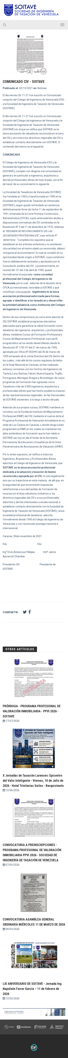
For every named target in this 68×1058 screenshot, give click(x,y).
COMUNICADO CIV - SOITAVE (24, 81)
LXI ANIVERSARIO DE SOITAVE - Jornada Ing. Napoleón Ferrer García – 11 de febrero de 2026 (32, 989)
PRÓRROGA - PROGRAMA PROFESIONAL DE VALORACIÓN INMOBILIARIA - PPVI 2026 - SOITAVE (32, 711)
